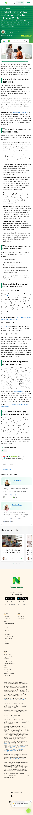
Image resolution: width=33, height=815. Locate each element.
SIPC (9, 743)
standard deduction (10, 296)
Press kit (6, 643)
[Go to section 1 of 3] (13, 563)
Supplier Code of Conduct (9, 657)
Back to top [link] (7, 469)
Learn (8, 8)
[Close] (30, 801)
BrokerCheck (7, 751)
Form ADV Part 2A (22, 746)
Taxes (4, 451)
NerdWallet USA (18, 792)
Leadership (7, 618)
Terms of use (7, 654)
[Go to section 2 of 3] (16, 563)
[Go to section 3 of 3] (19, 563)
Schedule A (5, 326)
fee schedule (13, 750)
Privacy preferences (7, 668)
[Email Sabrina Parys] (13, 507)
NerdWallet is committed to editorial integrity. (15, 61)
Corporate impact (9, 623)
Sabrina (17, 505)
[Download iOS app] (10, 598)
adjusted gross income (20, 112)
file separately (18, 391)
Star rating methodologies (8, 635)
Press (5, 641)
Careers (6, 621)
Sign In (20, 2)
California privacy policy (9, 664)
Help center (21, 616)
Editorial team (8, 638)
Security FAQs (22, 618)
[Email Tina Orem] (13, 483)
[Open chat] (28, 810)
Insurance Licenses (16, 713)
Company (6, 616)
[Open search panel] (14, 3)
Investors (6, 646)
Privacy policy (8, 661)
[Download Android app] (22, 598)
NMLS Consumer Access (10, 699)
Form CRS (14, 746)
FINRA (5, 743)
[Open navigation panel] (2, 2)
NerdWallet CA (18, 796)
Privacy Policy (9, 747)
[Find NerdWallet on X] (10, 802)
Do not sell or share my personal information (9, 673)
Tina (16, 480)
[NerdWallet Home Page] (6, 2)
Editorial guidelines (7, 631)
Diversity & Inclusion (7, 626)
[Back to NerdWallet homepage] (2, 8)
